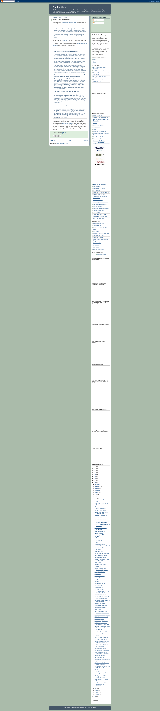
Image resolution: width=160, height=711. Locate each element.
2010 (95, 474)
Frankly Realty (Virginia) (99, 194)
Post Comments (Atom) (62, 143)
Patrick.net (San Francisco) (99, 204)
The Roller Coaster (99, 589)
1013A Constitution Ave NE (101, 617)
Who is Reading (98, 585)
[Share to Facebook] (58, 136)
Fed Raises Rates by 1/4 (101, 631)
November (97, 486)
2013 (95, 468)
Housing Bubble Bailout (100, 564)
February (97, 692)
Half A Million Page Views (101, 630)
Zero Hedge (96, 231)
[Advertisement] (99, 87)
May (96, 498)
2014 (95, 466)
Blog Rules (97, 537)
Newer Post (53, 140)
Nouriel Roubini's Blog (98, 235)
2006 (95, 482)
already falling (65, 40)
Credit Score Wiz (97, 225)
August (97, 492)
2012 (95, 470)
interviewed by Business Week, (69, 22)
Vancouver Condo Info (98, 218)
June (96, 496)
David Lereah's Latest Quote (101, 637)
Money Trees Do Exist (100, 572)
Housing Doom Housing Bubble (100, 117)
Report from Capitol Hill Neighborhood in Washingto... (100, 684)
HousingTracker (97, 127)
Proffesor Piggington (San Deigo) (101, 208)
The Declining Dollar (99, 619)
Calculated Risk (97, 243)
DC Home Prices (97, 190)
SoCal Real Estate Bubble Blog (100, 214)
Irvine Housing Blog (98, 200)
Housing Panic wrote (77, 124)
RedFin (95, 123)
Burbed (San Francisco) (99, 188)
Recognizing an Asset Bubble (102, 650)
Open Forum (98, 538)
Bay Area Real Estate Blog (99, 184)
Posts (95, 20)
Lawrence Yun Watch (98, 138)
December (97, 484)
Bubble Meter (60, 7)
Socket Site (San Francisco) (100, 216)
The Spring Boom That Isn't (101, 639)
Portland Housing (97, 206)
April (96, 688)
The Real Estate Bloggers (99, 131)
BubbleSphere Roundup (100, 672)
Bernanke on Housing (100, 576)
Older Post (85, 140)
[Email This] (53, 136)
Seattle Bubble (96, 212)
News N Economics (98, 237)
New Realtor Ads (99, 551)
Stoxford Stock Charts (98, 249)
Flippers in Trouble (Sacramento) (101, 192)
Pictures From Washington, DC (102, 615)
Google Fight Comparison (101, 605)
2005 (95, 696)
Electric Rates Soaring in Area (102, 670)
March (96, 690)
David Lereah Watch (98, 136)
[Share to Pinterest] (60, 136)
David (94, 59)
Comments (96, 22)
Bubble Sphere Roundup (100, 519)
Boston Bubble (96, 186)
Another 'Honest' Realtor (100, 674)
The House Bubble (97, 115)
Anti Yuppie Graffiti (99, 657)
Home (69, 140)
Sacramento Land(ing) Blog (99, 210)
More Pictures (98, 566)
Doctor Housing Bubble (98, 125)
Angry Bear (96, 247)
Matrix (94, 129)
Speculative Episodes (100, 655)
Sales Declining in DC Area (101, 621)
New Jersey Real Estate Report (100, 202)
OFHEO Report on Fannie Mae (102, 553)
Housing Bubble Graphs (99, 141)
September (97, 490)
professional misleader (67, 123)
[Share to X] (57, 136)
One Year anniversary (100, 531)
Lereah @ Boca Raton (100, 603)
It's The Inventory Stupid (100, 510)
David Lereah (60, 133)
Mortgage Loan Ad (99, 587)
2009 (95, 476)
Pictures (97, 581)
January (97, 694)
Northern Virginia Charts (100, 583)
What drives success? (98, 70)
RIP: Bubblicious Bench (100, 607)
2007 (95, 480)
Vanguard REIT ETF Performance (101, 143)
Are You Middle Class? (98, 223)
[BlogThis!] (55, 136)
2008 (95, 478)
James (94, 62)
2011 (95, 472)
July (96, 494)
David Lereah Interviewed (101, 555)
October (97, 488)
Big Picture (96, 245)
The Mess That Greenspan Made (101, 233)
